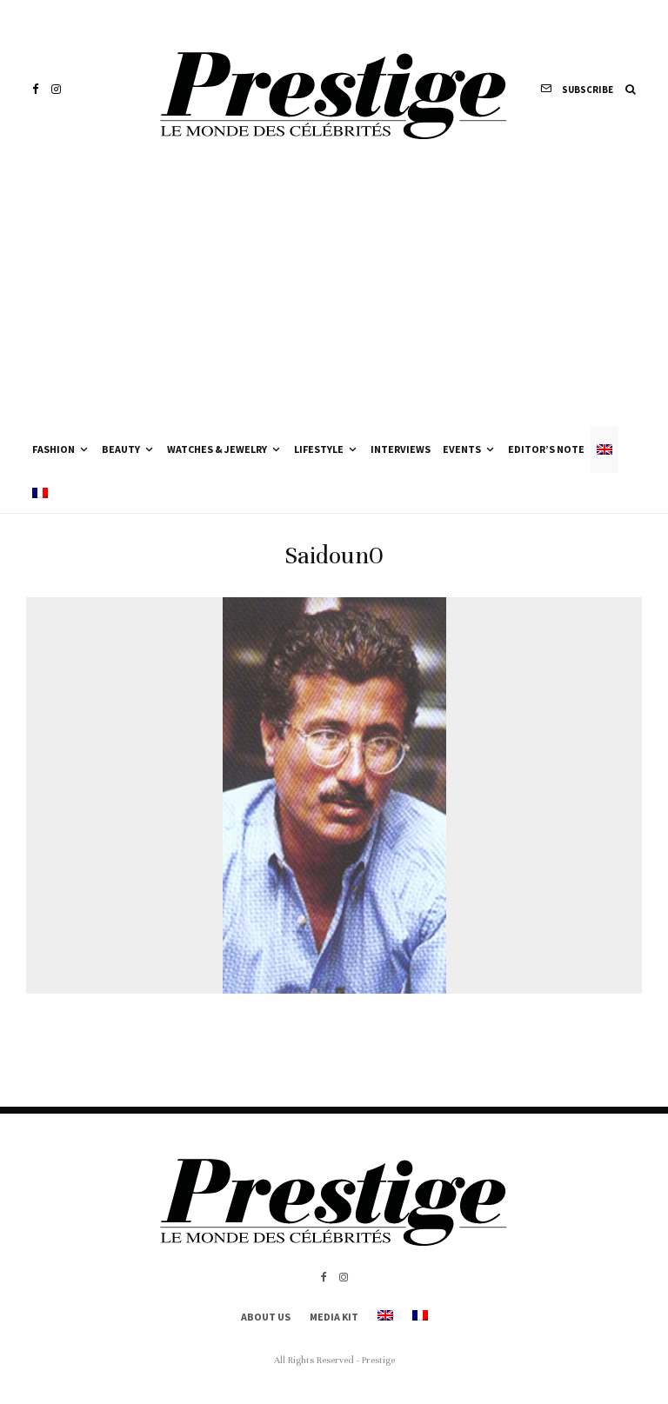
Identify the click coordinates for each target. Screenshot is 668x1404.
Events (462, 449)
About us (266, 1316)
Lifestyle (319, 449)
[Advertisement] (334, 295)
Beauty (121, 449)
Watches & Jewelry (217, 449)
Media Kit (334, 1316)
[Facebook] (35, 89)
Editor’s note (546, 449)
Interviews (401, 449)
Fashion (53, 449)
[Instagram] (56, 89)
